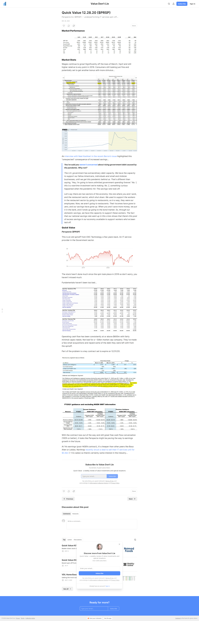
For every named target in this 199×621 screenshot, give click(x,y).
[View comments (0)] (69, 26)
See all (66, 589)
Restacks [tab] (75, 514)
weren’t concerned (89, 164)
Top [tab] (64, 540)
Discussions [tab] (78, 540)
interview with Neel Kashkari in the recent (84, 156)
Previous (69, 499)
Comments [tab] (66, 514)
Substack (178, 618)
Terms (22, 618)
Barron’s (108, 156)
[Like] (64, 26)
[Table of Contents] (2, 310)
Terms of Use (109, 578)
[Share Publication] (173, 4)
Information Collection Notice (99, 580)
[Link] (59, 30)
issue (114, 156)
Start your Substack (95, 618)
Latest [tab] (69, 540)
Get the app (107, 618)
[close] (119, 544)
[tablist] (71, 514)
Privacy (18, 618)
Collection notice (30, 618)
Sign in (192, 4)
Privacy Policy (115, 580)
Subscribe (182, 4)
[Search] (169, 4)
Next (131, 499)
